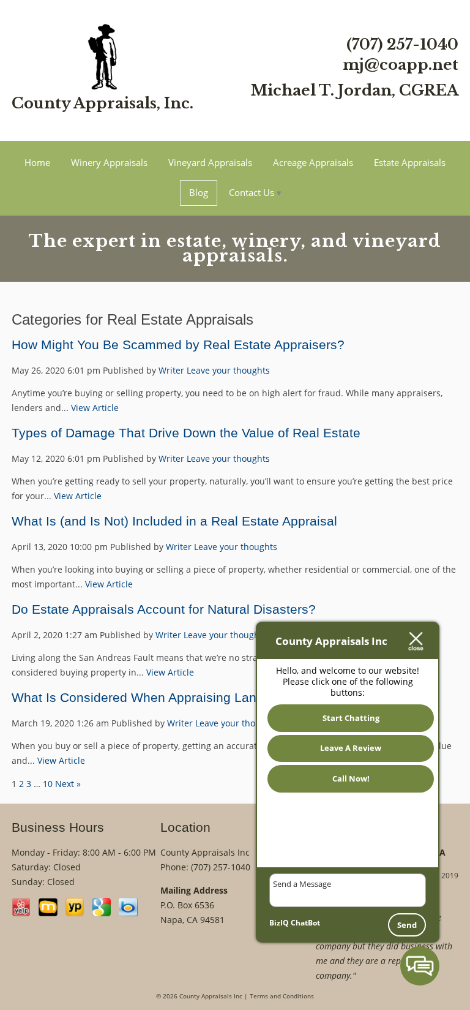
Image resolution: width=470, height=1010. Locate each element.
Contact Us (251, 192)
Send (407, 924)
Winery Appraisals (109, 162)
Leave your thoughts (228, 370)
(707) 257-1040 (402, 44)
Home (37, 162)
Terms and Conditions (282, 996)
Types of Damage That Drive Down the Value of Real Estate (186, 433)
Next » (68, 784)
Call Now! (351, 778)
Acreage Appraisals (313, 162)
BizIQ (279, 923)
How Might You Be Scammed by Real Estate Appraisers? (178, 344)
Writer (171, 370)
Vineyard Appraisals (210, 162)
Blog (198, 192)
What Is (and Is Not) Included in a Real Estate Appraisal (174, 521)
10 (48, 784)
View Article (95, 407)
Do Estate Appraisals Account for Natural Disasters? (164, 609)
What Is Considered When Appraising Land (138, 697)
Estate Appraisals (410, 162)
